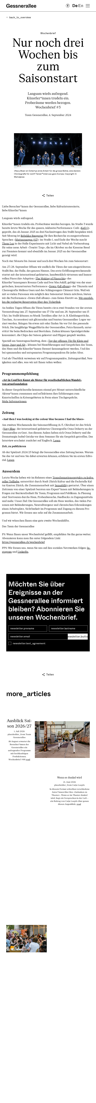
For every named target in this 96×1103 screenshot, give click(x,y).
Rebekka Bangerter (32, 235)
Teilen (50, 195)
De (75, 5)
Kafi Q (85, 228)
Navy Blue (9, 428)
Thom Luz (8, 243)
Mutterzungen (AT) (26, 239)
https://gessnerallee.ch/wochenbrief (23, 542)
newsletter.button (78, 636)
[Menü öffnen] (88, 6)
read (28, 759)
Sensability (61, 485)
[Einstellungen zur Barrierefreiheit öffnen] (68, 6)
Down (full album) (59, 286)
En (80, 5)
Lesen (56, 440)
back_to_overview (20, 17)
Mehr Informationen (14, 401)
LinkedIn (23, 551)
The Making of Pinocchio (50, 278)
